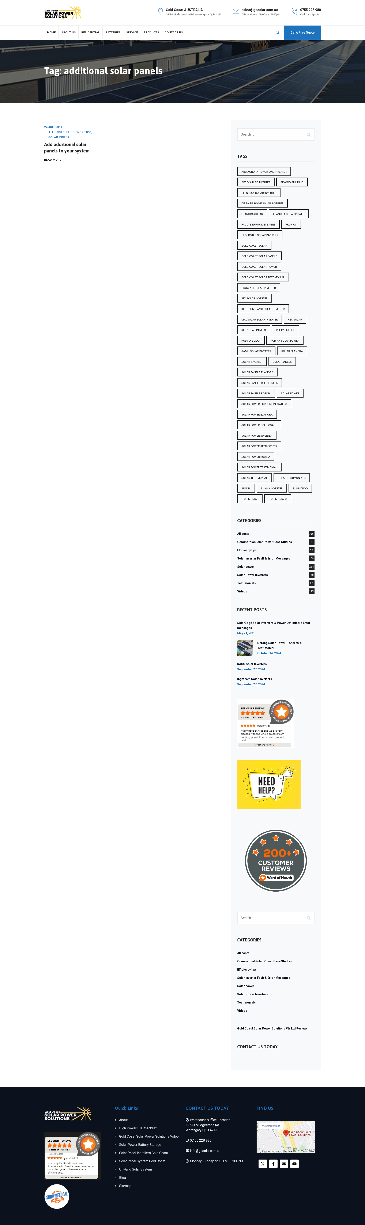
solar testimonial (254, 477)
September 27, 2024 (251, 669)
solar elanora (292, 351)
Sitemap (125, 1186)
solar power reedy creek (259, 446)
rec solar (295, 319)
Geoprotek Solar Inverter (259, 235)
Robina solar (250, 340)
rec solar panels (253, 330)
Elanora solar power (288, 214)
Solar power (58, 137)
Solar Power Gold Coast (259, 425)
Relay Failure (285, 330)
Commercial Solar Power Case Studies (264, 542)
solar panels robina (256, 393)
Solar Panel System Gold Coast (142, 1161)
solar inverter (252, 361)
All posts (56, 132)
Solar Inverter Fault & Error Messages (263, 558)
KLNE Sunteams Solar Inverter (263, 309)
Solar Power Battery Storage (140, 1145)
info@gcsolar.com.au (205, 1151)
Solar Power (290, 393)
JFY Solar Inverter (254, 298)
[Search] (277, 32)
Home (51, 32)
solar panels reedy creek (259, 382)
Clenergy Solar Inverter (258, 192)
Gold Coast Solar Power (259, 266)
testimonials (277, 499)
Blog (122, 1178)
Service (132, 32)
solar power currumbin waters (264, 404)
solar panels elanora (257, 372)
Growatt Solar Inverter (258, 287)
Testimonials (246, 583)
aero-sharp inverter (255, 182)
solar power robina (255, 456)
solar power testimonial (259, 467)
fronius (291, 224)
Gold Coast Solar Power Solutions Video (149, 1136)
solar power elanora (257, 414)
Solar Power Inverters (252, 575)
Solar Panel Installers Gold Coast (143, 1153)
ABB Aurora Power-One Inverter (264, 171)
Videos (242, 591)
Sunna (246, 488)
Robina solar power (285, 340)
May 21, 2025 (246, 633)
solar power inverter (256, 435)
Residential (90, 32)
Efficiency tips (78, 132)
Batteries (113, 32)
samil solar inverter (256, 351)
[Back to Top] (356, 1218)
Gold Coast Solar (254, 245)
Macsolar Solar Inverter (259, 319)
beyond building (292, 182)
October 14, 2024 (269, 653)
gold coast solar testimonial (263, 277)
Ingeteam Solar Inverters (254, 679)
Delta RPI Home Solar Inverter (262, 203)
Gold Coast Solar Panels (259, 256)
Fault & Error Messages (258, 224)
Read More (52, 160)
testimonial (249, 499)
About (123, 1120)
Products (151, 32)
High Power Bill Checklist (138, 1128)
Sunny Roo (300, 488)
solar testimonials (292, 477)
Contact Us (174, 32)
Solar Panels (282, 361)
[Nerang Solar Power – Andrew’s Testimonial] (245, 648)
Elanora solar (252, 214)
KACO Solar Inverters (252, 664)
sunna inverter (272, 488)
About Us (68, 32)
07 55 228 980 (200, 1140)
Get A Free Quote (302, 32)
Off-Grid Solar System (135, 1169)
